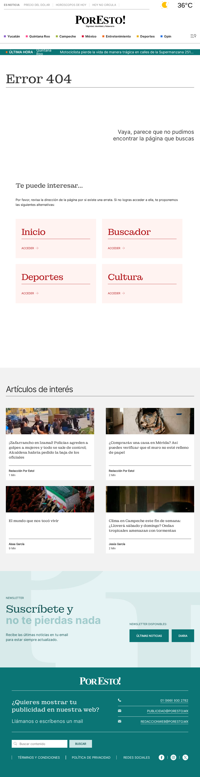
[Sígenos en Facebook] (161, 760)
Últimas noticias (149, 635)
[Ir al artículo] (50, 433)
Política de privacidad (91, 757)
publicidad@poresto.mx (167, 711)
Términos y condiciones (39, 757)
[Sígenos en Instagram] (173, 760)
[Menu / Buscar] (193, 36)
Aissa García (16, 544)
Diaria (183, 635)
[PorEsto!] (100, 26)
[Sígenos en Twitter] (185, 760)
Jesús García (117, 544)
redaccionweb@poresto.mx (164, 721)
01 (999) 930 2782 (174, 700)
